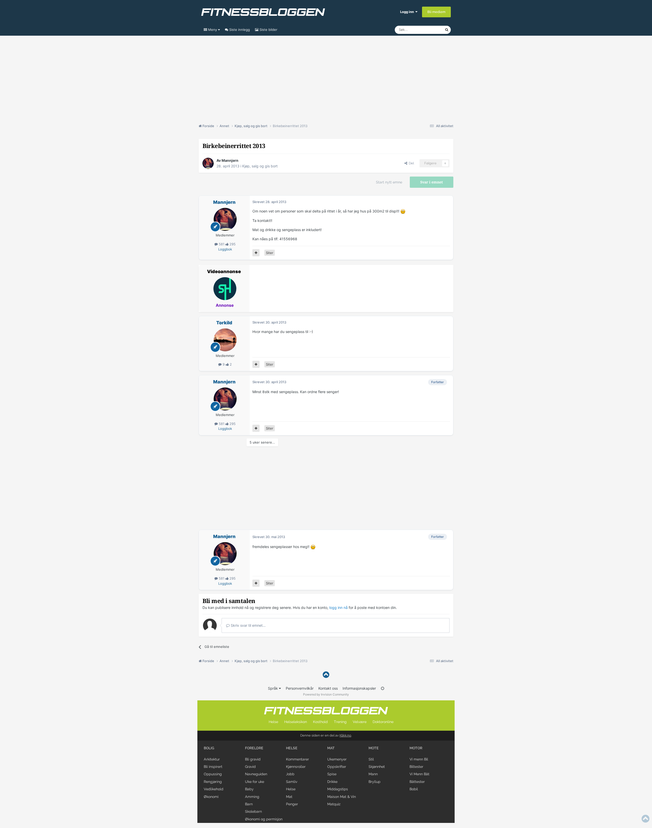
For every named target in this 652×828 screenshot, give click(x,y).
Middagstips (337, 789)
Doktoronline (383, 722)
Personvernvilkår (300, 688)
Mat (289, 797)
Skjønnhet (377, 767)
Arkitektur (212, 759)
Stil (371, 759)
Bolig (209, 748)
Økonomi (211, 797)
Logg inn (407, 12)
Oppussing (213, 774)
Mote (374, 748)
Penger (292, 804)
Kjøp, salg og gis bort (260, 166)
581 (221, 244)
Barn (249, 804)
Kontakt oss (328, 688)
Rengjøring (213, 782)
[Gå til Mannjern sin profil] (208, 163)
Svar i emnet (431, 182)
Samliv (291, 782)
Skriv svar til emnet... (248, 625)
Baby (249, 789)
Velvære (359, 722)
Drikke (332, 782)
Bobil (414, 789)
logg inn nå (338, 607)
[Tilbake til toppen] (326, 674)
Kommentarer (297, 759)
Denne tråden (428, 30)
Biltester (416, 767)
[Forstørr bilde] (402, 211)
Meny (212, 30)
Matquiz (334, 804)
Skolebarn (253, 811)
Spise (331, 774)
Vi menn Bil (419, 759)
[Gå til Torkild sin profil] (225, 339)
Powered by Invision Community (326, 694)
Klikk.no (345, 735)
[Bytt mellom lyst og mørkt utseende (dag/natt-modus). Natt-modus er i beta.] (382, 688)
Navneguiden (256, 774)
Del (410, 163)
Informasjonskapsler (359, 688)
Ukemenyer (337, 759)
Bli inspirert (213, 767)
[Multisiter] (256, 252)
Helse (273, 722)
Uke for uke (254, 782)
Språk (273, 688)
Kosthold (320, 722)
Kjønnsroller (296, 767)
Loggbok (225, 249)
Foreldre (254, 748)
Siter (269, 253)
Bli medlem (436, 12)
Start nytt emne (389, 182)
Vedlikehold (213, 789)
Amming (252, 797)
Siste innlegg (239, 30)
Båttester (417, 782)
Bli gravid (253, 759)
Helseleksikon (295, 722)
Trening (340, 722)
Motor (416, 748)
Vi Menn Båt (419, 774)
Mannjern (230, 160)
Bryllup (375, 782)
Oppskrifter (336, 767)
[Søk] (447, 30)
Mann (373, 774)
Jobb (290, 774)
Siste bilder (268, 30)
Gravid (250, 767)
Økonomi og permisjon (263, 819)
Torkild (224, 322)
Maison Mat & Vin (341, 797)
